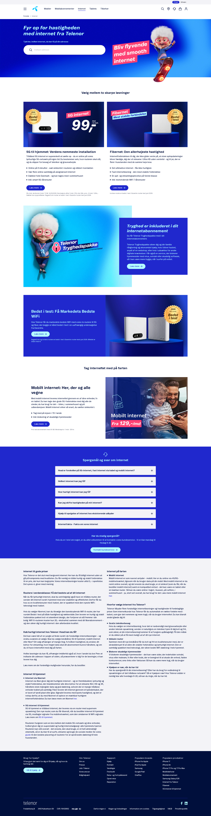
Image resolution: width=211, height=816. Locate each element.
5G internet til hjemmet (172, 789)
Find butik (111, 772)
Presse (82, 765)
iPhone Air (167, 765)
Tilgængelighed (158, 809)
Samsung (138, 768)
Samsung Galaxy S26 (171, 779)
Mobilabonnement (170, 775)
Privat (176, 2)
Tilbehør (104, 9)
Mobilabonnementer (64, 9)
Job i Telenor (84, 768)
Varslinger (111, 768)
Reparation (111, 782)
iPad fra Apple (140, 765)
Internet (82, 9)
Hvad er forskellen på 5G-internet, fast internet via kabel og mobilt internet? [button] (96, 471)
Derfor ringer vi (100, 809)
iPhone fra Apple (141, 761)
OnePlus (138, 775)
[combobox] (64, 50)
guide (28, 735)
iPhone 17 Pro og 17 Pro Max (174, 768)
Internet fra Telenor (170, 782)
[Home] (35, 8)
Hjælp (109, 761)
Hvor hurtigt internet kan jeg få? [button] (74, 492)
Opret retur (111, 779)
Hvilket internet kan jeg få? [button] (71, 481)
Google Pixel (140, 772)
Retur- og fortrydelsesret (117, 775)
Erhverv (183, 2)
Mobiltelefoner (168, 772)
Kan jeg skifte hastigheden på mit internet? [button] (80, 503)
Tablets (93, 9)
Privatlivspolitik (181, 809)
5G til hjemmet (45, 717)
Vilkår (170, 809)
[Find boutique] (168, 8)
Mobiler (47, 9)
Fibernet (166, 785)
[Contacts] (174, 8)
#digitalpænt (84, 775)
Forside (26, 16)
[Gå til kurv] (180, 8)
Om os (81, 761)
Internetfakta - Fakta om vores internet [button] (78, 524)
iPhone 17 (166, 761)
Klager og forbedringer (118, 809)
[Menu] (25, 8)
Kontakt (110, 765)
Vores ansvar (84, 772)
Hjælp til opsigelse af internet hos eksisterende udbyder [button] (86, 514)
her (75, 699)
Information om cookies (139, 809)
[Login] (186, 8)
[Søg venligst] (163, 8)
